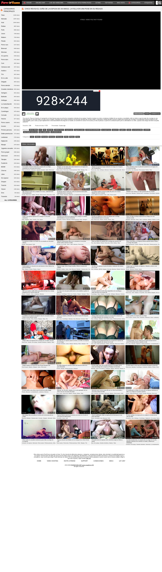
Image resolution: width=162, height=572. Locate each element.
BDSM (10, 167)
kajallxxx (122, 130)
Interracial (10, 156)
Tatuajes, (83, 170)
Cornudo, (59, 244)
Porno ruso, (94, 170)
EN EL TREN (33, 130)
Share (147, 113)
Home (39, 461)
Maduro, (150, 219)
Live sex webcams (56, 3)
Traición (10, 185)
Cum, (105, 318)
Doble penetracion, (26, 170)
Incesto (10, 126)
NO (44, 130)
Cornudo (10, 115)
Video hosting (52, 461)
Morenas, (124, 170)
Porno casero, (60, 170)
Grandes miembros (10, 89)
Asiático (10, 70)
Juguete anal (68, 130)
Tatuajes (10, 159)
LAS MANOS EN (56, 132)
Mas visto (121, 3)
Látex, (47, 170)
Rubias (72, 137)
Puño (66, 137)
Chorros (10, 170)
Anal (67, 418)
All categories (10, 200)
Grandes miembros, (42, 342)
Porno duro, (66, 170)
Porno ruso (51, 170)
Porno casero (113, 194)
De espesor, (101, 194)
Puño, (79, 170)
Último (98, 3)
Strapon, (79, 294)
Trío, (38, 219)
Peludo (10, 41)
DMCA (111, 461)
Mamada (44, 137)
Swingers (85, 219)
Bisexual (10, 48)
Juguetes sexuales (10, 148)
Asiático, (34, 194)
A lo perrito (10, 56)
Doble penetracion (10, 133)
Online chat (40, 3)
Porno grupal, (142, 170)
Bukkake (10, 96)
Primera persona (10, 130)
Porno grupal (10, 152)
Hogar (28, 3)
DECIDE (50, 130)
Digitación (10, 141)
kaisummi (115, 130)
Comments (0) (155, 113)
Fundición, (142, 317)
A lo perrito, (128, 170)
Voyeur (41, 219)
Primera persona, (73, 170)
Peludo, (37, 194)
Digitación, (71, 194)
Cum (32, 137)
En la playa (10, 107)
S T (40, 130)
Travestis (10, 196)
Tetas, (31, 219)
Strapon (10, 181)
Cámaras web (10, 67)
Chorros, (64, 219)
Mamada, (66, 194)
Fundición (10, 163)
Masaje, (128, 269)
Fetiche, (101, 219)
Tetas (77, 137)
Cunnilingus (10, 111)
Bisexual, (107, 170)
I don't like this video (37, 114)
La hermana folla (137, 130)
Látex (10, 174)
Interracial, (33, 170)
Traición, (35, 219)
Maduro (38, 137)
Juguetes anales (79, 130)
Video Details (138, 113)
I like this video (23, 114)
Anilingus (10, 100)
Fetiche (10, 119)
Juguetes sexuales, (40, 170)
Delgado (10, 82)
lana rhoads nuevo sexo (30, 132)
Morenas (51, 137)
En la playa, (152, 193)
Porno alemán (10, 85)
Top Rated (109, 3)
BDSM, (96, 194)
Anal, (98, 170)
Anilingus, (102, 170)
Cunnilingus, (146, 193)
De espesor (10, 178)
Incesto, (23, 194)
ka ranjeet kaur (106, 130)
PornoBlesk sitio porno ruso (79, 3)
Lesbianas (10, 137)
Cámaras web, (112, 170)
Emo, (105, 194)
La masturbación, (78, 194)
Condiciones (98, 461)
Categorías (135, 3)
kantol (129, 130)
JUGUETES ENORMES (93, 130)
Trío (86, 170)
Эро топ (88, 458)
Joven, (58, 194)
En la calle (158, 292)
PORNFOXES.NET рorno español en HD (82, 465)
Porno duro (59, 137)
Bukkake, (79, 269)
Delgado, (105, 269)
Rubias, (147, 170)
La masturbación (10, 104)
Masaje (10, 144)
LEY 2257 (122, 461)
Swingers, (84, 294)
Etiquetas (148, 3)
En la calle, (119, 170)
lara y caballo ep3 (44, 132)
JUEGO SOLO (59, 130)
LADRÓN (147, 130)
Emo (10, 193)
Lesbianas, (145, 219)
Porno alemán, (85, 194)
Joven (10, 33)
